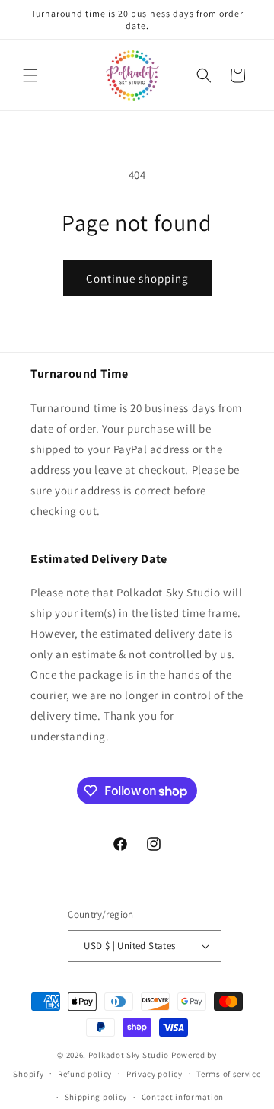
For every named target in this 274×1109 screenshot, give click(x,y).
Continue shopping (137, 278)
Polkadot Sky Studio (128, 1055)
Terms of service (228, 1074)
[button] (30, 75)
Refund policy (85, 1074)
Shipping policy (96, 1096)
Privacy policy (154, 1074)
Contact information (183, 1096)
